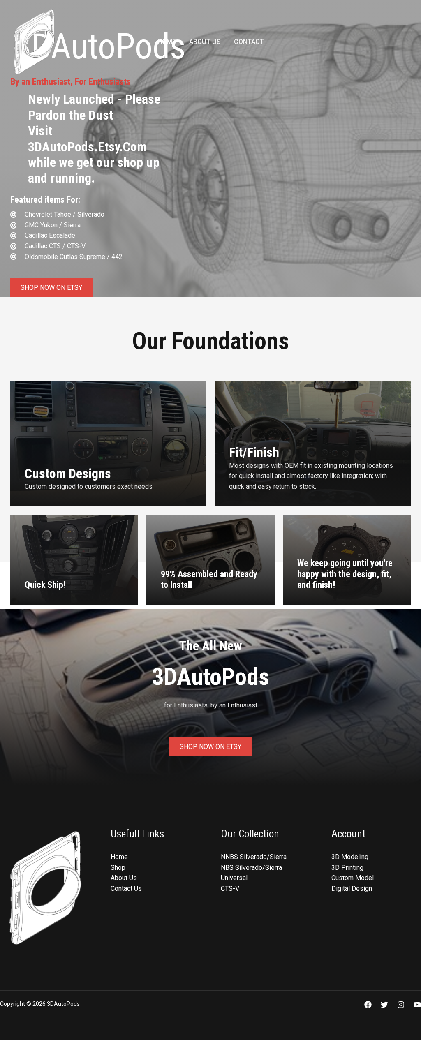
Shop (118, 867)
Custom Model (352, 878)
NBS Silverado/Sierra (251, 867)
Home (166, 42)
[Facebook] (368, 1004)
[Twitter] (384, 1004)
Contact (249, 42)
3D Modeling (349, 857)
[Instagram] (401, 1004)
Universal (234, 878)
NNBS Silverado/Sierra (254, 857)
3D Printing (347, 867)
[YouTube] (417, 1004)
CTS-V (230, 888)
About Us (205, 42)
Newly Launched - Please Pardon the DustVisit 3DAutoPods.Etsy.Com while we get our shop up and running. (94, 138)
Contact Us (126, 888)
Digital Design (351, 888)
